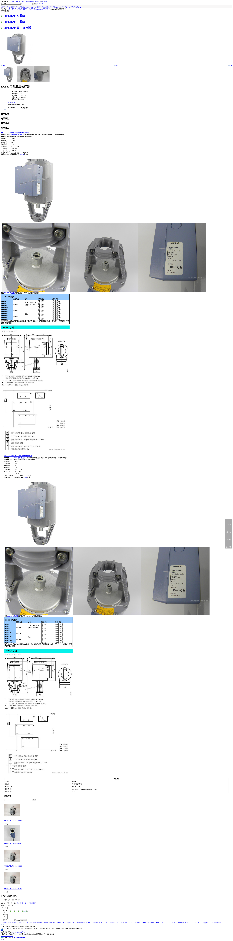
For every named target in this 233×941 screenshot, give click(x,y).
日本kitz (58, 923)
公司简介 (38, 1)
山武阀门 (138, 923)
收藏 (9, 102)
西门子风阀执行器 (56, 7)
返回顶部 (228, 547)
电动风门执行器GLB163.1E (13, 820)
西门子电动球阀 (76, 7)
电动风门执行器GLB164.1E (13, 866)
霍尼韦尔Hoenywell (18, 923)
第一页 (19, 903)
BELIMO (131, 923)
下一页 (29, 903)
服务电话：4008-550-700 (26, 1)
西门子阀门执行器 (183, 923)
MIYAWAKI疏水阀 (148, 923)
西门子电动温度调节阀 (80, 923)
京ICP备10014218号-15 (18, 932)
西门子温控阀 (66, 7)
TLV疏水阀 (123, 923)
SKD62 (163, 923)
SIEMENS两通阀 (14, 15)
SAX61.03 (194, 923)
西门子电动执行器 (204, 923)
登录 (12, 1)
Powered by (7, 936)
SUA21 (174, 923)
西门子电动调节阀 (19, 7)
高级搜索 (40, 3)
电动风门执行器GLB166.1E (13, 889)
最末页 (33, 903)
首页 (2, 7)
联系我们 (45, 1)
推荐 (13, 102)
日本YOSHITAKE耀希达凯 (34, 923)
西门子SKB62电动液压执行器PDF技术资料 (15, 132)
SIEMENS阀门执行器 (32, 7)
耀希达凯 (52, 923)
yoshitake (112, 923)
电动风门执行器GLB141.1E (13, 843)
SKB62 (169, 923)
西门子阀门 (104, 923)
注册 (16, 1)
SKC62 (157, 923)
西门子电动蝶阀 (44, 7)
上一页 (24, 903)
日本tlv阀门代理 (6, 923)
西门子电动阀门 (17, 9)
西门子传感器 (8, 7)
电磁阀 (46, 923)
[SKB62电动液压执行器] (17, 64)
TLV (117, 923)
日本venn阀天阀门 (217, 923)
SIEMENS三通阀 (14, 21)
